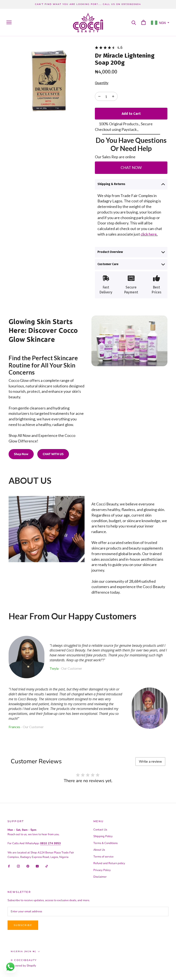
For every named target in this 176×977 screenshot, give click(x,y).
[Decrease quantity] (113, 96)
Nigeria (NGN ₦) (23, 951)
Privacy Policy (102, 870)
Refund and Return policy (109, 863)
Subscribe (23, 925)
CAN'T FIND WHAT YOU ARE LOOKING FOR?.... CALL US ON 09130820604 (88, 4)
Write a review (150, 761)
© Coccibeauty (24, 960)
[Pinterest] (27, 866)
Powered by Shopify (23, 966)
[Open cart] (143, 22)
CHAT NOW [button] (131, 167)
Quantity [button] (101, 83)
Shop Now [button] (21, 454)
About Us (99, 850)
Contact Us (100, 830)
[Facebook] (9, 866)
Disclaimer (100, 877)
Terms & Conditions (105, 843)
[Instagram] (18, 866)
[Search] (134, 22)
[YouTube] (37, 866)
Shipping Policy (103, 836)
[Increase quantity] (99, 96)
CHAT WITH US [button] (53, 454)
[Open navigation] (9, 22)
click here (149, 234)
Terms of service (103, 857)
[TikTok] (46, 866)
